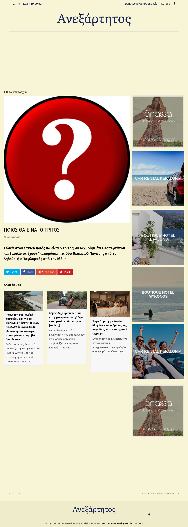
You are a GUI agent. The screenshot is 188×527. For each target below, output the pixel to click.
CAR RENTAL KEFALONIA (158, 178)
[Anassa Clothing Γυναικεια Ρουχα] (158, 147)
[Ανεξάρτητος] (94, 19)
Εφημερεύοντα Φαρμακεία (141, 3)
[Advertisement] (94, 61)
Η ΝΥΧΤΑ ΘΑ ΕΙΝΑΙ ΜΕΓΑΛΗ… (159, 493)
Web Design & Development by (122, 523)
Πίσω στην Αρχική (16, 92)
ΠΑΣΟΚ (16, 493)
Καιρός (165, 3)
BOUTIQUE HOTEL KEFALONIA (158, 237)
